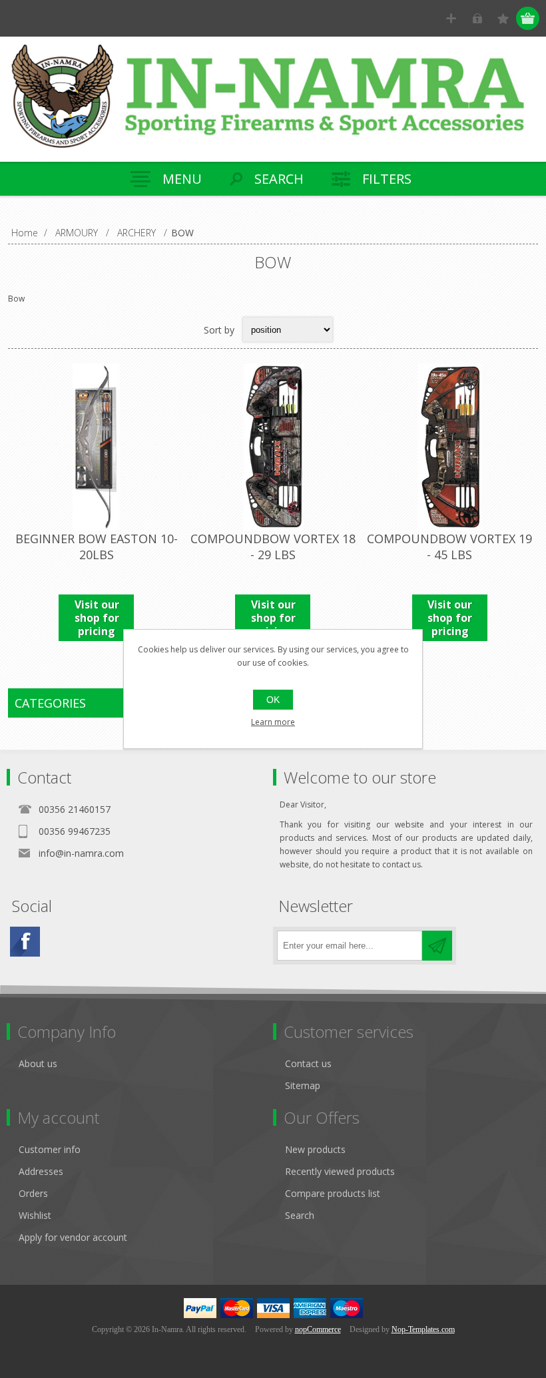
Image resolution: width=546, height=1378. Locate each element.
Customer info (50, 1149)
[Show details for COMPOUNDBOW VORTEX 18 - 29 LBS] (272, 447)
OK (273, 699)
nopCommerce (318, 1329)
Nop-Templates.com (423, 1329)
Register (451, 18)
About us (38, 1063)
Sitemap (302, 1085)
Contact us (308, 1063)
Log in (477, 18)
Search (299, 1215)
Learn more (273, 722)
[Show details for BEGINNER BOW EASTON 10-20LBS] (96, 447)
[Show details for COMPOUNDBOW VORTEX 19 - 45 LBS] (449, 447)
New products (315, 1149)
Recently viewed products (340, 1171)
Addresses (41, 1171)
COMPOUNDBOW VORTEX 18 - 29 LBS (273, 547)
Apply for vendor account (73, 1237)
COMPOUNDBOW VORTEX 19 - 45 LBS (449, 547)
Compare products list (332, 1193)
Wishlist (35, 1215)
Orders (33, 1193)
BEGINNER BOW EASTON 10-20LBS (96, 547)
